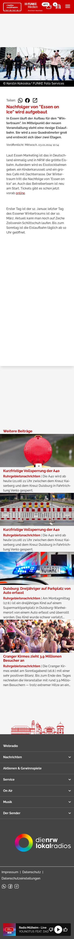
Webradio (10, 746)
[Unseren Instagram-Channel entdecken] (16, 886)
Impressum (10, 872)
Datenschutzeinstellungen (21, 878)
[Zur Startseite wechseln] (12, 7)
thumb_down (51, 929)
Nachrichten (12, 757)
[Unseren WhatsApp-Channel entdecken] (4, 886)
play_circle (58, 929)
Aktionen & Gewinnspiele (22, 768)
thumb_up (65, 929)
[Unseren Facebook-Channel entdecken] (10, 886)
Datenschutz (31, 872)
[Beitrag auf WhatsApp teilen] (20, 100)
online (20, 193)
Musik (7, 802)
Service (9, 779)
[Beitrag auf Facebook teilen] (27, 100)
